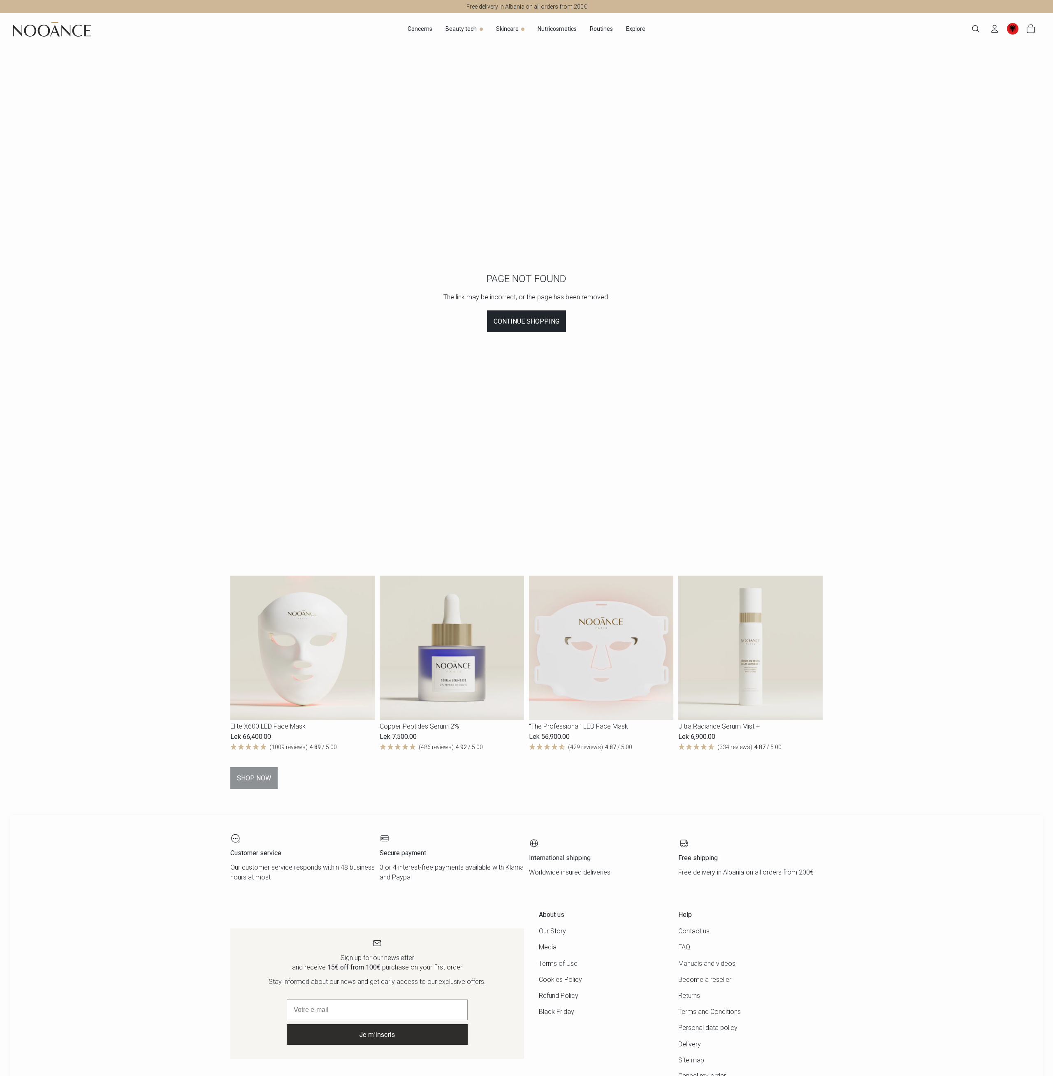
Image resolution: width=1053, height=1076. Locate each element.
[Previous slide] (242, 648)
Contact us (694, 931)
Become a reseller (704, 979)
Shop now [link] (254, 778)
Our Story (552, 931)
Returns (689, 996)
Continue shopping (526, 321)
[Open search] (976, 29)
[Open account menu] (995, 29)
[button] (302, 747)
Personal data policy (708, 1028)
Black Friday (556, 1012)
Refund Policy (558, 996)
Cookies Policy (560, 979)
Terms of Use (558, 963)
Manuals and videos (706, 963)
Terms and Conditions (709, 1012)
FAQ (684, 947)
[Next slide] (362, 648)
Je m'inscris (377, 1034)
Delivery (689, 1044)
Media (548, 947)
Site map (691, 1060)
